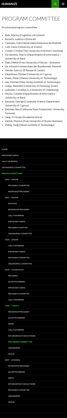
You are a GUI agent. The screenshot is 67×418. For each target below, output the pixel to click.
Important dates (10, 155)
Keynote (12, 203)
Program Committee (19, 293)
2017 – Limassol (12, 360)
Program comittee (18, 227)
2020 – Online (11, 239)
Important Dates (16, 251)
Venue (11, 354)
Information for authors (21, 336)
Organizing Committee (14, 167)
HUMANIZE (9, 4)
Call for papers (9, 161)
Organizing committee (20, 233)
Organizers (14, 348)
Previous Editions (12, 173)
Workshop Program (18, 312)
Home (5, 149)
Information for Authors (21, 384)
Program (13, 275)
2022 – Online (11, 179)
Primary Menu (63, 4)
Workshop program (18, 191)
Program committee (19, 185)
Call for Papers (16, 300)
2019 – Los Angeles (14, 269)
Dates (11, 324)
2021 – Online (11, 197)
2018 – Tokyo (12, 306)
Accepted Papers (16, 281)
